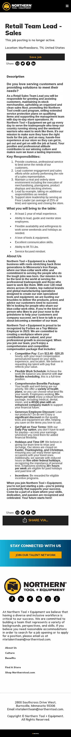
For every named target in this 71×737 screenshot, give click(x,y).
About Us (11, 647)
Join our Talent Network (35, 555)
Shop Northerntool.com (20, 672)
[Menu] (67, 6)
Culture (10, 652)
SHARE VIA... (38, 520)
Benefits (10, 658)
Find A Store (13, 667)
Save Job (35, 57)
